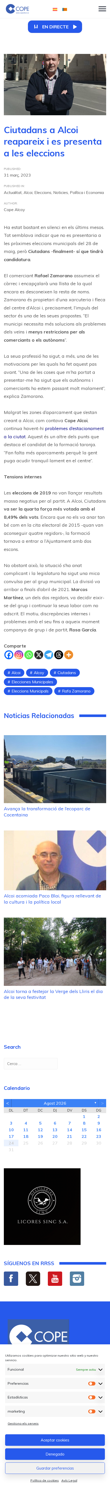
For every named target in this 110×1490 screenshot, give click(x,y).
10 (11, 1129)
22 (84, 1136)
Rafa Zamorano (76, 691)
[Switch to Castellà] (55, 9)
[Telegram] (48, 654)
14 (69, 1129)
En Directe (55, 27)
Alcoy (39, 672)
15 (84, 1129)
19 (40, 1136)
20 (55, 1136)
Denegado (55, 1454)
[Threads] (58, 654)
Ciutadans (67, 672)
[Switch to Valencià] (65, 9)
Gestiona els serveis (23, 1423)
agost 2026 (55, 1103)
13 (55, 1129)
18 (25, 1136)
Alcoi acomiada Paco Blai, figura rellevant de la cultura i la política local (52, 899)
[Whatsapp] (28, 654)
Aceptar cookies (55, 1440)
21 (69, 1136)
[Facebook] (8, 654)
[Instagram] (18, 654)
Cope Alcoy (14, 209)
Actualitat (13, 192)
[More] (68, 654)
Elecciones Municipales (32, 681)
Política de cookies (44, 1480)
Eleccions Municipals (30, 691)
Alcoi (28, 192)
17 (11, 1136)
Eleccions (42, 192)
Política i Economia (87, 192)
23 (98, 1136)
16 (98, 1129)
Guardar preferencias (55, 1468)
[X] (38, 654)
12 (40, 1129)
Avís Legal (69, 1480)
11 (25, 1129)
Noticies (60, 192)
